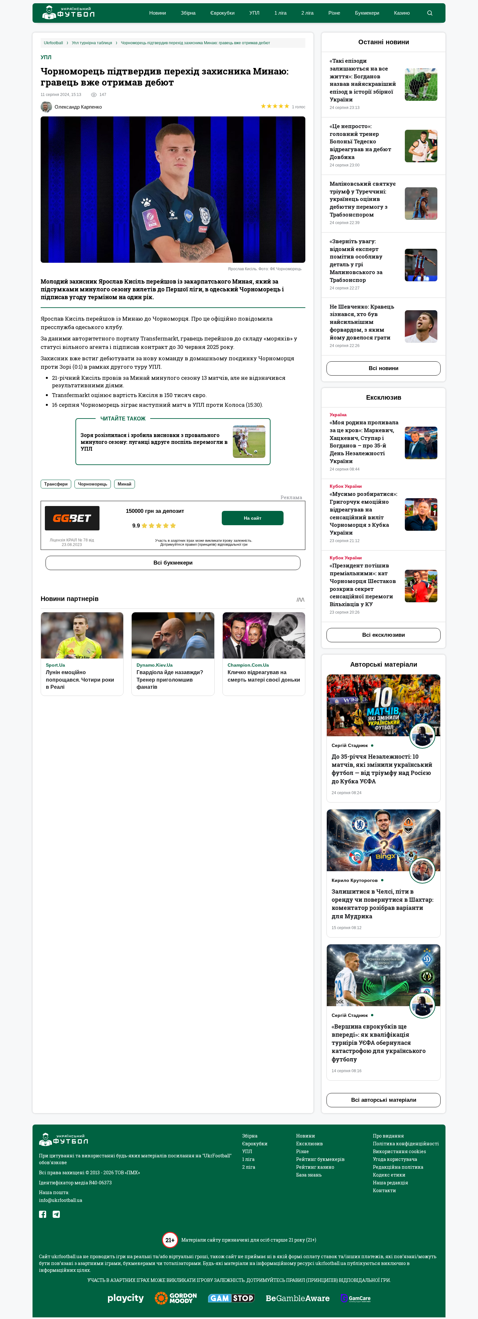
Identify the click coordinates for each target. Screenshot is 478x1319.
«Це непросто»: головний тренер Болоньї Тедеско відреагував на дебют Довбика (360, 141)
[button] (430, 13)
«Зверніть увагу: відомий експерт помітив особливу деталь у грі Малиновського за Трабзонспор (356, 260)
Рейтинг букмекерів (320, 1159)
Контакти (384, 1190)
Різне (334, 13)
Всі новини (383, 368)
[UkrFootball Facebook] (42, 1214)
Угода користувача (395, 1159)
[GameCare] (355, 1299)
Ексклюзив (309, 1143)
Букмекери (367, 13)
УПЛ (254, 13)
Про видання (388, 1136)
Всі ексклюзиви (383, 635)
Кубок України (346, 486)
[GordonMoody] (176, 1299)
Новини (157, 13)
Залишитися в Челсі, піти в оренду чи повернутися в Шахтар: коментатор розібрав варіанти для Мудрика (382, 903)
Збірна (188, 13)
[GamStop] (231, 1299)
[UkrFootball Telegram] (56, 1214)
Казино (402, 13)
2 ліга (307, 13)
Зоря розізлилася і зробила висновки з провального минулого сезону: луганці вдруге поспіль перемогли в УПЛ (154, 442)
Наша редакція (390, 1182)
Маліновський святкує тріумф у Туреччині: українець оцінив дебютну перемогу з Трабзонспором (363, 199)
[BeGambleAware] (298, 1299)
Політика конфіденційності (406, 1143)
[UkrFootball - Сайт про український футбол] (65, 13)
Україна (338, 414)
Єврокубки (222, 13)
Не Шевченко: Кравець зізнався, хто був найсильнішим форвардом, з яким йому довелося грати (362, 322)
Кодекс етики (389, 1175)
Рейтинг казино (315, 1167)
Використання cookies (399, 1151)
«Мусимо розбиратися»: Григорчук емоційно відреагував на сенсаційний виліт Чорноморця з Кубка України (363, 513)
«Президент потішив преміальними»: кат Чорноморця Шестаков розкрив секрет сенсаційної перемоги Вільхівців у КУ (363, 585)
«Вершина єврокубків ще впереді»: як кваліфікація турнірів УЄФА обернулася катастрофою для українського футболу (379, 1042)
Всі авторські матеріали (383, 1100)
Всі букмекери (173, 563)
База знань (309, 1175)
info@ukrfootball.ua (60, 1200)
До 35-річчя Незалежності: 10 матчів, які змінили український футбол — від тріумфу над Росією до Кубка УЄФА (382, 769)
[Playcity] (126, 1299)
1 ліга (280, 13)
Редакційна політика (398, 1167)
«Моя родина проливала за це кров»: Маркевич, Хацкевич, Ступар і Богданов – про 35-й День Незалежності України (364, 442)
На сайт (252, 518)
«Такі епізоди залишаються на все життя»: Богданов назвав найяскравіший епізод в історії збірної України (363, 80)
